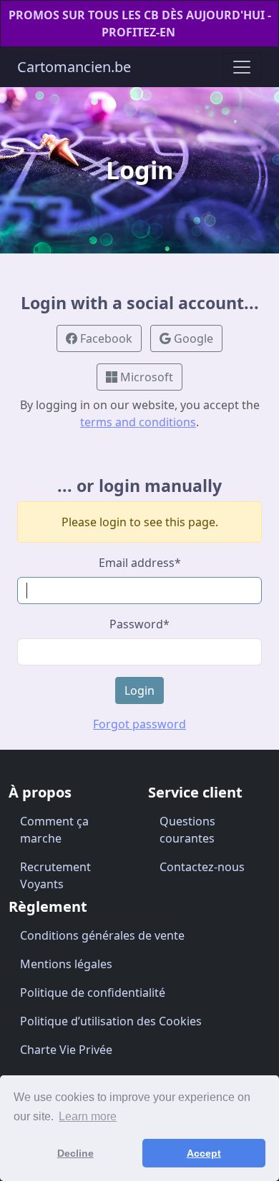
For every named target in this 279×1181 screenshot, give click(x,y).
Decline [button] (75, 1153)
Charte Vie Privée (66, 1049)
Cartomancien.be (74, 66)
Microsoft (145, 377)
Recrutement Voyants (55, 875)
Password (139, 624)
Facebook (104, 338)
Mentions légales (66, 964)
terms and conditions (138, 422)
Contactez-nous (202, 867)
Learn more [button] (88, 1116)
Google (192, 338)
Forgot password (139, 724)
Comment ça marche (54, 829)
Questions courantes (187, 829)
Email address (140, 563)
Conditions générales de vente (102, 935)
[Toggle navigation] (242, 67)
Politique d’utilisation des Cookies (111, 1021)
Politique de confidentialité (92, 992)
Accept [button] (204, 1153)
